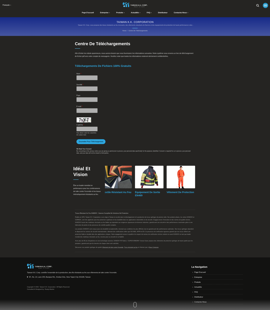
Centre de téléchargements (138, 30)
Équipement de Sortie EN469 (117, 194)
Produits (120, 13)
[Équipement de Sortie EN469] (119, 177)
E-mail (79, 106)
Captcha (80, 125)
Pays (78, 95)
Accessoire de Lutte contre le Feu (180, 194)
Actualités (135, 13)
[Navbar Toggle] (265, 5)
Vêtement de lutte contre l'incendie (112, 247)
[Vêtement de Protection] (151, 177)
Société (79, 85)
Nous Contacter (154, 247)
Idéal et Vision (81, 171)
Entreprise (104, 13)
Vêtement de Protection (150, 192)
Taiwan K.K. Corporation (48, 287)
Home (124, 30)
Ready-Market (49, 289)
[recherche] (257, 5)
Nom (78, 74)
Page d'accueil (88, 13)
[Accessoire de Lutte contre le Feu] (182, 177)
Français (6, 5)
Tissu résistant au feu (130, 247)
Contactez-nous (180, 13)
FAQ (149, 13)
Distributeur (162, 13)
